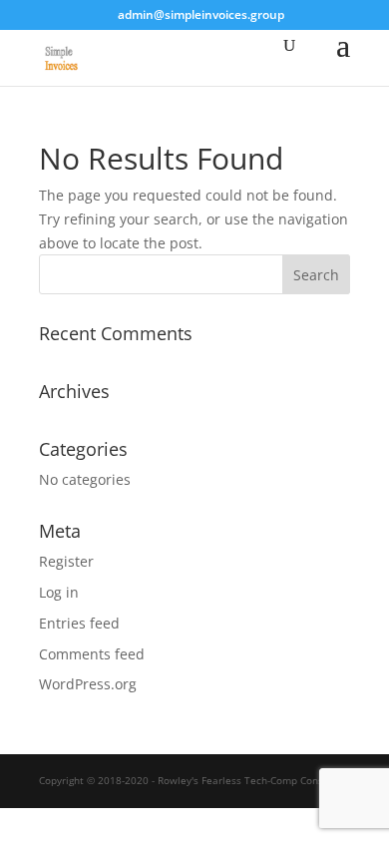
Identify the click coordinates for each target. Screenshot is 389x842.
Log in (59, 592)
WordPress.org (88, 683)
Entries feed (79, 623)
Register (66, 561)
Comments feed (92, 653)
